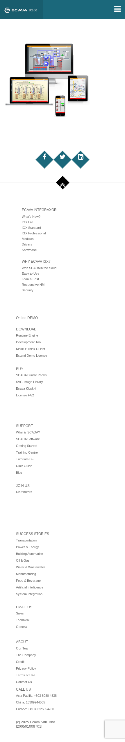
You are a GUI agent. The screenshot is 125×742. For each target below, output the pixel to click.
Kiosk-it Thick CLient (30, 349)
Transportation (26, 540)
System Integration (29, 594)
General (21, 626)
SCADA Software (28, 439)
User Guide (24, 466)
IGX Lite (27, 222)
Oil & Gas (23, 560)
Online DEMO (27, 318)
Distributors (24, 492)
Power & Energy (27, 547)
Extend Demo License (31, 355)
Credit (20, 661)
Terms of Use (25, 675)
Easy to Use (30, 273)
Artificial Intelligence (29, 587)
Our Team (23, 648)
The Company (26, 655)
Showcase (29, 250)
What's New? (31, 216)
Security (27, 290)
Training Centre (27, 452)
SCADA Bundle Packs (31, 375)
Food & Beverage (28, 580)
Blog (19, 472)
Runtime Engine (27, 335)
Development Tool (28, 342)
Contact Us (24, 682)
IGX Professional (34, 233)
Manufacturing (26, 574)
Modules (28, 239)
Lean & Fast (30, 279)
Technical (22, 620)
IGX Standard (31, 227)
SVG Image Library (29, 382)
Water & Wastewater (30, 567)
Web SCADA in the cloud (39, 268)
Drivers (27, 244)
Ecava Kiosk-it (26, 388)
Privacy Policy (26, 668)
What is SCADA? (28, 432)
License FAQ (25, 395)
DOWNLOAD (26, 329)
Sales (20, 613)
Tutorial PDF (25, 459)
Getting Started (26, 445)
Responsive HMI (33, 284)
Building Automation (29, 553)
